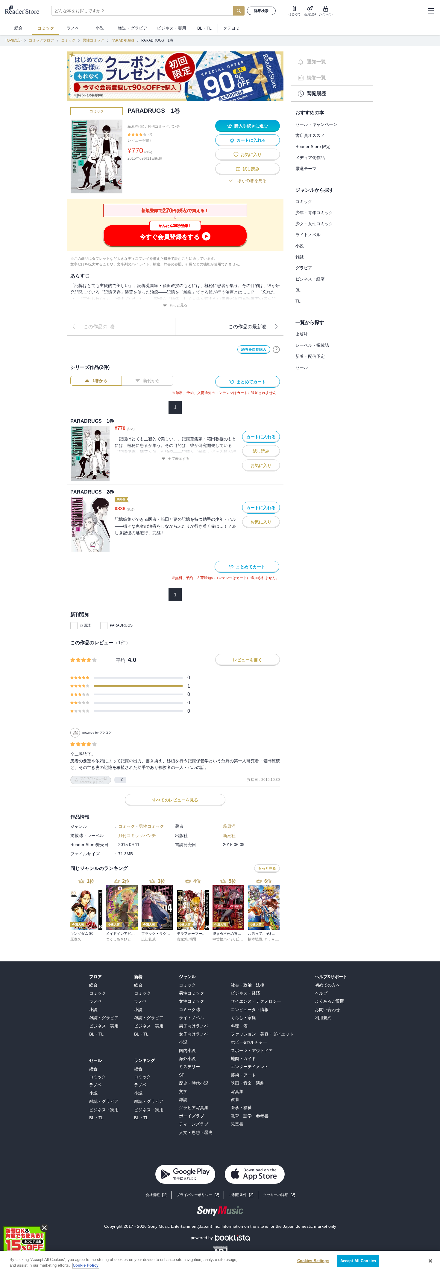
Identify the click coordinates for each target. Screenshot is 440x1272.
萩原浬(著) (136, 126)
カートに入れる (251, 140)
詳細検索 (261, 11)
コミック (68, 40)
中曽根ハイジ (223, 939)
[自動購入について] (276, 349)
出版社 (301, 334)
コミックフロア (41, 40)
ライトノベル (308, 234)
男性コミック (93, 40)
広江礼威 (148, 939)
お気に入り (251, 154)
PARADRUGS (122, 41)
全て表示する (178, 458)
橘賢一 (194, 939)
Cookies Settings (313, 1261)
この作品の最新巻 (247, 326)
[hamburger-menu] (431, 11)
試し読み (251, 169)
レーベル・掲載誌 (312, 345)
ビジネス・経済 (310, 279)
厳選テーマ (305, 168)
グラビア (303, 267)
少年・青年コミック (314, 212)
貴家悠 (182, 939)
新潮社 (229, 835)
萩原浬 (85, 625)
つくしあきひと (118, 939)
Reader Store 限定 (312, 146)
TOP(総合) (13, 40)
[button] (279, 1195)
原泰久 (75, 939)
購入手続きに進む (251, 125)
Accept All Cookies (358, 1261)
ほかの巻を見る (252, 180)
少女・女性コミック (314, 223)
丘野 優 (242, 939)
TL (298, 301)
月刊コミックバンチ (164, 126)
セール (301, 367)
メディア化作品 (310, 157)
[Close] (430, 1261)
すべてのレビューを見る (175, 800)
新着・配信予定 (310, 356)
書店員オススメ (310, 135)
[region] (220, 1261)
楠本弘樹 (255, 939)
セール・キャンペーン (316, 124)
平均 (120, 660)
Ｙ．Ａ (269, 939)
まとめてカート (251, 381)
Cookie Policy (85, 1265)
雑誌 (299, 256)
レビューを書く (140, 140)
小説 (299, 245)
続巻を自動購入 (253, 349)
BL (298, 290)
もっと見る (178, 305)
